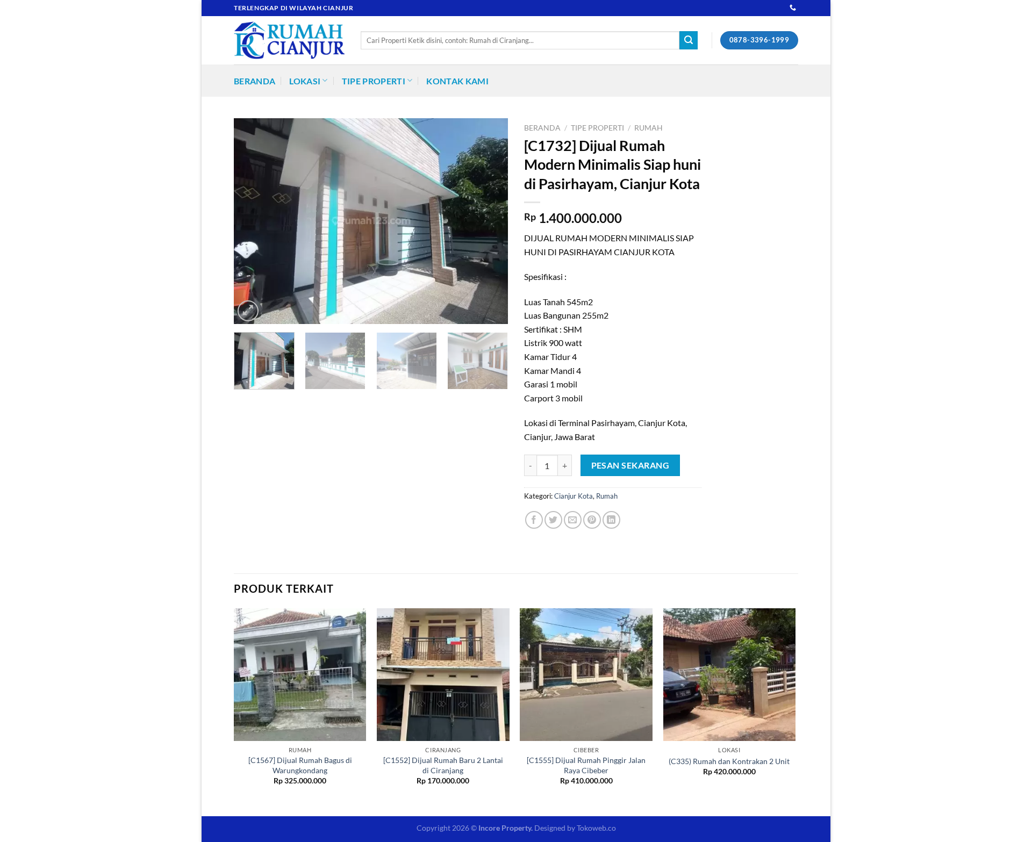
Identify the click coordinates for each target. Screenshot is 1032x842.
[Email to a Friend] (573, 520)
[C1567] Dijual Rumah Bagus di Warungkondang (300, 765)
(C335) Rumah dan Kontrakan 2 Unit (729, 761)
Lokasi (304, 81)
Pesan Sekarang (630, 465)
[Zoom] (248, 310)
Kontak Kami (457, 81)
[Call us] (793, 8)
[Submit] (688, 40)
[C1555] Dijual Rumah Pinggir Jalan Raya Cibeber (586, 765)
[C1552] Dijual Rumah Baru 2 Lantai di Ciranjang (443, 765)
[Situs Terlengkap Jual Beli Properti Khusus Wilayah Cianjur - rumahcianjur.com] (289, 40)
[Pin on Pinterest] (592, 520)
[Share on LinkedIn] (611, 520)
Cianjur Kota (573, 496)
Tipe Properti (373, 81)
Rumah (648, 128)
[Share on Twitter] (553, 520)
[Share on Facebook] (534, 520)
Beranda (254, 81)
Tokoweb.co (596, 827)
